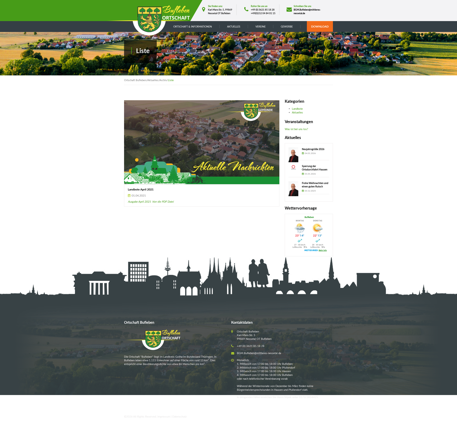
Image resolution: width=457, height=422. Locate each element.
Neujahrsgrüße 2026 (313, 149)
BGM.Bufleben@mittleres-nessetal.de (259, 353)
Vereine (260, 26)
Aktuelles (152, 80)
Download (320, 26)
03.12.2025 (310, 190)
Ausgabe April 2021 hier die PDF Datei (151, 201)
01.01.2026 (310, 173)
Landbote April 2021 (141, 189)
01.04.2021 (138, 195)
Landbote (297, 108)
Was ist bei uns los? (296, 129)
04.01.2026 (310, 153)
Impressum (163, 416)
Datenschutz (179, 416)
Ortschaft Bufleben (135, 80)
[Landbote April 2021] (275, 142)
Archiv (163, 80)
